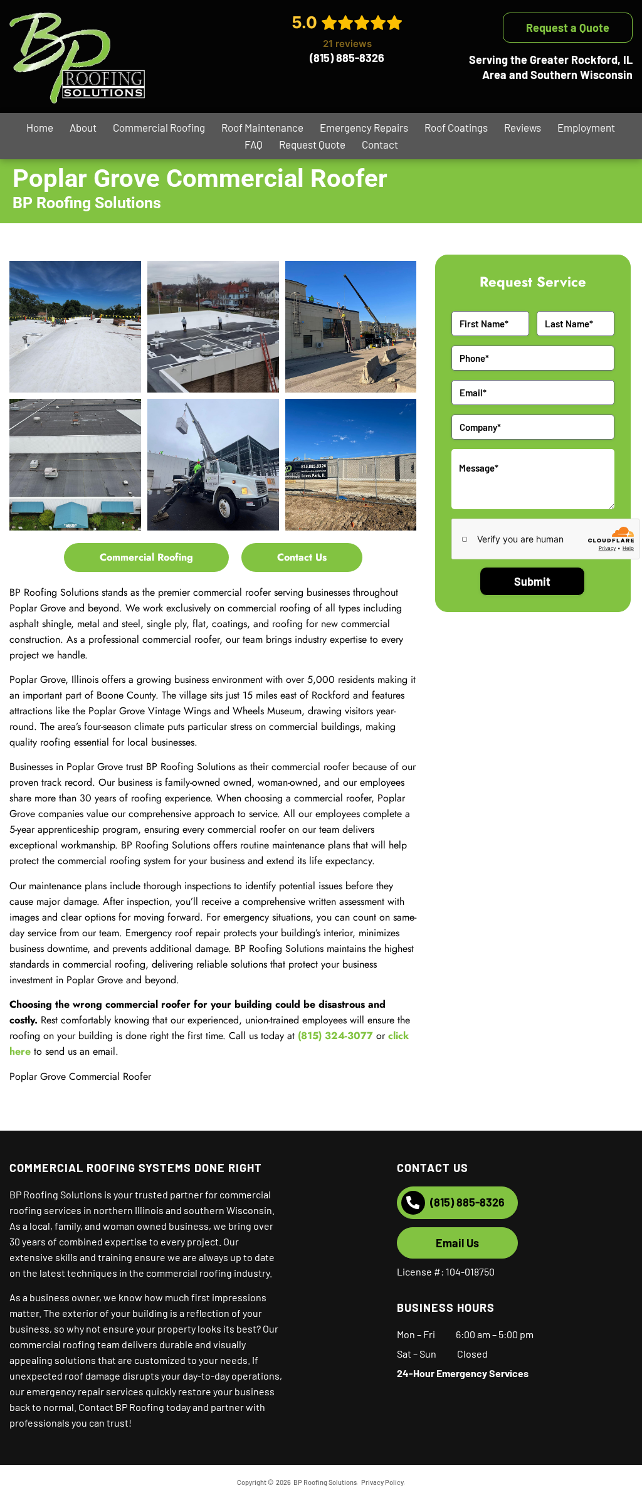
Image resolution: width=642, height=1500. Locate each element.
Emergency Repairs (364, 127)
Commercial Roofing (159, 127)
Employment (586, 127)
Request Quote (312, 144)
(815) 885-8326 (347, 58)
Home (39, 127)
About (83, 127)
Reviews (522, 127)
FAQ (254, 144)
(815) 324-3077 (335, 1035)
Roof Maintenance (262, 127)
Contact (380, 144)
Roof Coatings (456, 127)
